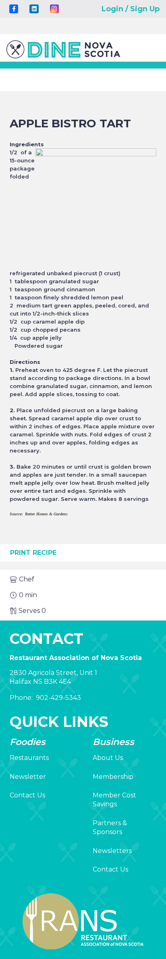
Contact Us (27, 795)
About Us (108, 758)
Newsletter (28, 776)
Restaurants (29, 758)
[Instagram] (54, 8)
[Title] (13, 8)
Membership (113, 776)
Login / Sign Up (131, 8)
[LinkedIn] (33, 8)
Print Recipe (33, 552)
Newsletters (112, 851)
